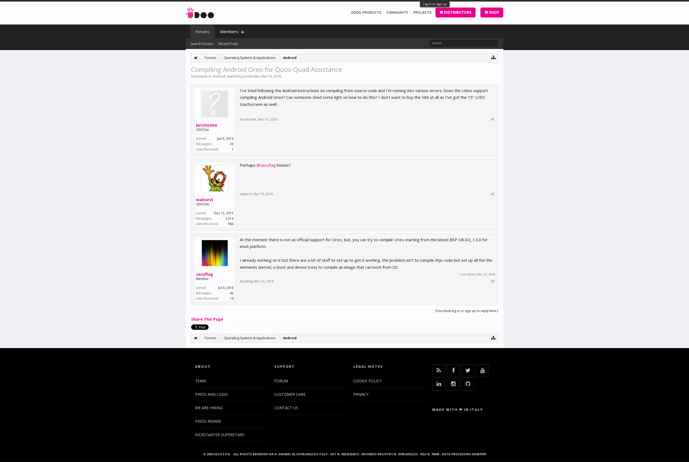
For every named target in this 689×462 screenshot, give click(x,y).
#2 (493, 194)
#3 (493, 281)
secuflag (204, 274)
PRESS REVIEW (208, 421)
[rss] (438, 370)
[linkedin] (438, 384)
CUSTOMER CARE (289, 394)
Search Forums (202, 43)
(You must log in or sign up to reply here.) (466, 311)
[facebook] (453, 370)
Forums (202, 31)
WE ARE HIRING (209, 407)
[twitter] (467, 370)
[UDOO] (200, 11)
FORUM (281, 380)
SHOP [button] (493, 12)
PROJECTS (422, 12)
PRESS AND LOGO (211, 394)
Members (229, 31)
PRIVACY (360, 394)
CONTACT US (286, 407)
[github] (467, 384)
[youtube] (482, 370)
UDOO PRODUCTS (366, 12)
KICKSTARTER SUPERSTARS (219, 434)
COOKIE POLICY (367, 380)
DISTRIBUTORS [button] (457, 12)
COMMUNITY (397, 12)
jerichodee (251, 76)
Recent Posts (228, 43)
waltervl (204, 199)
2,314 (229, 218)
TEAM (200, 380)
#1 (493, 119)
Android (219, 76)
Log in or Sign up (435, 4)
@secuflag (266, 165)
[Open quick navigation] (493, 57)
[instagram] (453, 384)
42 (232, 293)
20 (232, 144)
